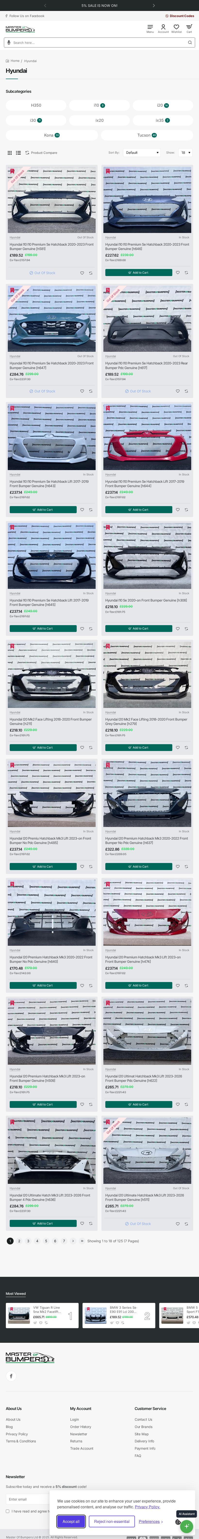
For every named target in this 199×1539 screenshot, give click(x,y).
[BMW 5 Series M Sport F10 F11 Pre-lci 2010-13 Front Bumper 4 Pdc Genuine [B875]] (172, 1315)
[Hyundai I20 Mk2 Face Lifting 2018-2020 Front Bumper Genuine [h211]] (52, 675)
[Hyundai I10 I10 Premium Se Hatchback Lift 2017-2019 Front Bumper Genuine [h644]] (147, 437)
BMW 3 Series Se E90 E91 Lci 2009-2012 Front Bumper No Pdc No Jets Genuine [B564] (123, 1310)
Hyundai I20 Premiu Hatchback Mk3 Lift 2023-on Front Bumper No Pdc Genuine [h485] (50, 840)
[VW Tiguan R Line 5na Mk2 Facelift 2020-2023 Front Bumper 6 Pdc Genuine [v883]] (19, 1315)
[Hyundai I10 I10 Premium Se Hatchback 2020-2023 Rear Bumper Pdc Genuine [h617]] (147, 319)
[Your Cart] (189, 29)
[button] (45, 5)
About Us (14, 1408)
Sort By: (113, 152)
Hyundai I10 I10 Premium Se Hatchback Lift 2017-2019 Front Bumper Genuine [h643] (49, 483)
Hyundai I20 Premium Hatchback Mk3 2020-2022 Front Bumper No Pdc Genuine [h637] (146, 840)
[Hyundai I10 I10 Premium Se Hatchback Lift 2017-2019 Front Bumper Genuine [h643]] (52, 437)
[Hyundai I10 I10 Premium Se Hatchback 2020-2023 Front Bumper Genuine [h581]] (52, 200)
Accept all (71, 1521)
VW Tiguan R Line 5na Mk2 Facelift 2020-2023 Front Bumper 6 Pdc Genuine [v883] (46, 1310)
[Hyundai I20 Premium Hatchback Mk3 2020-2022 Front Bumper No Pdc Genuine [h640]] (52, 913)
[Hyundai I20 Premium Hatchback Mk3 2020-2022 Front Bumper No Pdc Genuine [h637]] (147, 794)
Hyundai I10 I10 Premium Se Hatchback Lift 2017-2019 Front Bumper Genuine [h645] (49, 602)
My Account (80, 1408)
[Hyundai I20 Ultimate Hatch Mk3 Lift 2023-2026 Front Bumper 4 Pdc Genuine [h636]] (52, 1151)
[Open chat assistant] (186, 1526)
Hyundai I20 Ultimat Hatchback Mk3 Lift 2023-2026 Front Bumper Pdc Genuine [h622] (143, 1078)
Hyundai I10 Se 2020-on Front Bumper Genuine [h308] (146, 600)
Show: (170, 152)
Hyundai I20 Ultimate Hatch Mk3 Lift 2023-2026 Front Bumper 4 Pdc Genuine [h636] (50, 1197)
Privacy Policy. (147, 1507)
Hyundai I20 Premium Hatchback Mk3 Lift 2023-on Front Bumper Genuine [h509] (47, 1078)
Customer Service (150, 1408)
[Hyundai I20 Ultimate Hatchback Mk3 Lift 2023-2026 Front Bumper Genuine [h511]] (147, 1151)
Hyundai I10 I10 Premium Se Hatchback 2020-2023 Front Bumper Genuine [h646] (147, 246)
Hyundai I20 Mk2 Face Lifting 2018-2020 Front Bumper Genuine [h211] (51, 721)
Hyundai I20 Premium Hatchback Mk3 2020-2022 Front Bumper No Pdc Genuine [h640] (51, 959)
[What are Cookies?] (181, 1521)
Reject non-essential (112, 1521)
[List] (18, 153)
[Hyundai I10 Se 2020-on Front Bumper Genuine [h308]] (147, 556)
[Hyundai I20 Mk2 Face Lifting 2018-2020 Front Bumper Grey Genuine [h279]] (147, 675)
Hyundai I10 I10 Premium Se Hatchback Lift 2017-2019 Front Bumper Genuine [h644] (144, 483)
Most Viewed (16, 1293)
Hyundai (15, 237)
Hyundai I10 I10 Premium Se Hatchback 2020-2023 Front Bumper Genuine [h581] (52, 246)
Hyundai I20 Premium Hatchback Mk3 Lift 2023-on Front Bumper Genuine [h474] (143, 959)
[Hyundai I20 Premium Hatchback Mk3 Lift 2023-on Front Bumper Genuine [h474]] (147, 913)
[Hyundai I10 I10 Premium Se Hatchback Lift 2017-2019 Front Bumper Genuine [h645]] (52, 556)
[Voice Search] (7, 42)
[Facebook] (11, 1376)
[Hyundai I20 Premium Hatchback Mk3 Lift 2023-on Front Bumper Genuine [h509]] (52, 1032)
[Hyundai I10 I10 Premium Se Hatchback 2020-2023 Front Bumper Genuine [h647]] (52, 319)
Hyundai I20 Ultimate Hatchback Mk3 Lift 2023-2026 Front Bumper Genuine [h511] (144, 1197)
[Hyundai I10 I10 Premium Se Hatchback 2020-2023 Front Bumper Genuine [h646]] (147, 200)
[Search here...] (191, 42)
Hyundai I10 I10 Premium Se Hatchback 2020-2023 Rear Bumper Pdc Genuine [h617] (146, 365)
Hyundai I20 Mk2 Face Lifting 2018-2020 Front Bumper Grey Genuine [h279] (146, 721)
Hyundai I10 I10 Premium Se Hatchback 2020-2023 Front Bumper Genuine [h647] (52, 365)
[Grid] (10, 153)
